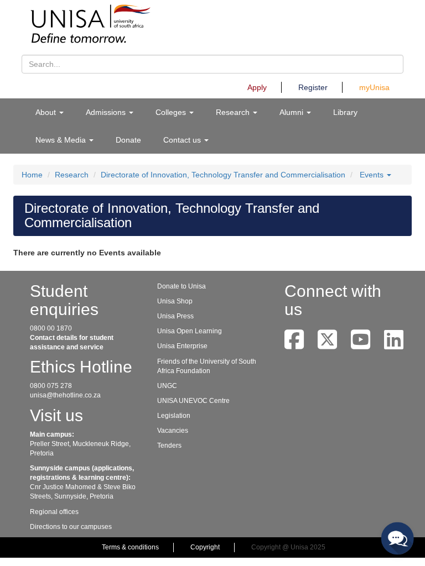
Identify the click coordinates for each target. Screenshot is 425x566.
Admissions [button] (107, 112)
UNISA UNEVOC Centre (193, 401)
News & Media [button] (61, 139)
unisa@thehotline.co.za (65, 395)
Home (32, 174)
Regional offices (54, 512)
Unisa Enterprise (182, 346)
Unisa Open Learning (189, 331)
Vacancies (172, 430)
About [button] (46, 112)
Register (313, 87)
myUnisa (374, 87)
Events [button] (373, 174)
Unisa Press (175, 316)
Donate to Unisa (181, 286)
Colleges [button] (172, 112)
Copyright (205, 547)
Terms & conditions (130, 547)
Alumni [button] (292, 112)
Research (72, 174)
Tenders (169, 445)
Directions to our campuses (71, 527)
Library (345, 112)
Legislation (173, 416)
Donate (128, 139)
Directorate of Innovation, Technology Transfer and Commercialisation (223, 174)
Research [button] (234, 112)
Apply (257, 87)
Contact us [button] (183, 139)
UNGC (167, 386)
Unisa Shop (175, 301)
